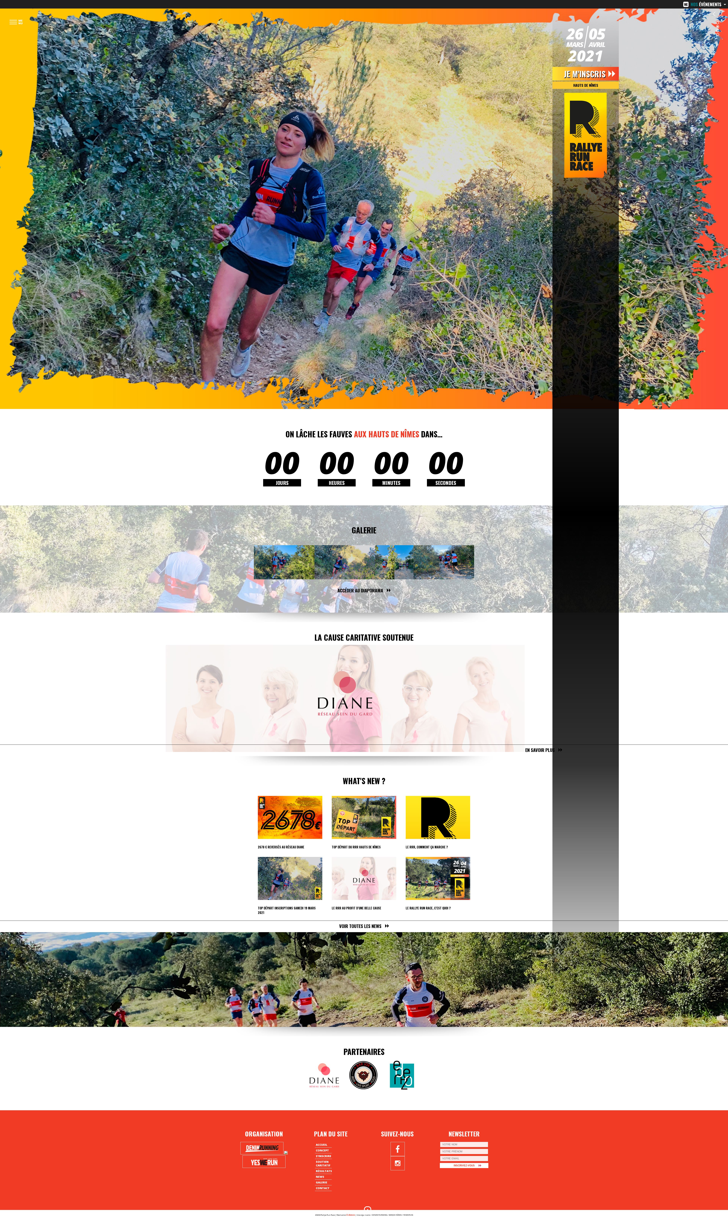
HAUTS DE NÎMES (585, 85)
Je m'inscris (585, 74)
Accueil (321, 1144)
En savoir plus (540, 749)
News (320, 1176)
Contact (322, 1188)
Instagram (398, 1163)
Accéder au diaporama (360, 590)
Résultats (324, 1171)
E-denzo (351, 1215)
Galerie (364, 530)
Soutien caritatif (323, 1163)
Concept (322, 1150)
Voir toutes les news (360, 925)
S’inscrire (323, 1156)
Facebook (398, 1149)
